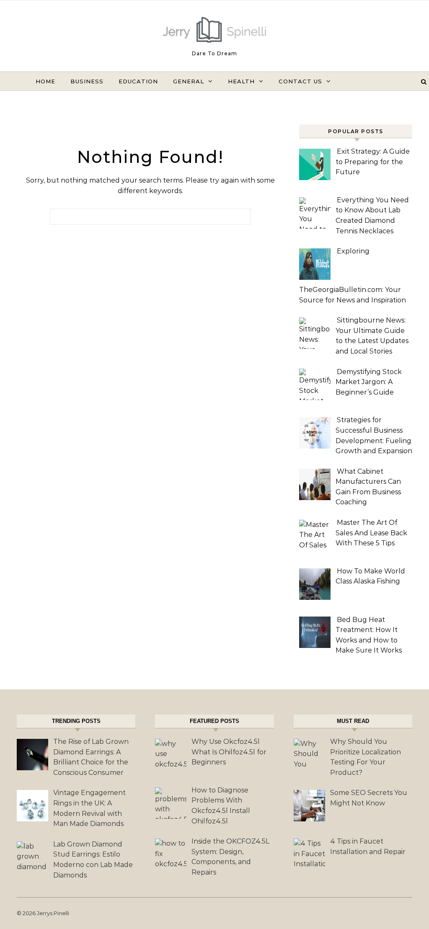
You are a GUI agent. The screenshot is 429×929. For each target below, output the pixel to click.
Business (86, 81)
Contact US (300, 81)
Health (241, 81)
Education (138, 81)
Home (45, 81)
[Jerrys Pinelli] (214, 32)
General (188, 81)
